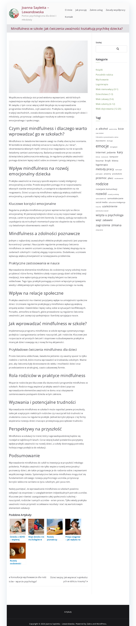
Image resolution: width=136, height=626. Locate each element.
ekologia (110, 141)
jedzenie (111, 152)
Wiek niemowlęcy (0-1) (107, 89)
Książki (99, 69)
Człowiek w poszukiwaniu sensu (107, 137)
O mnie (68, 10)
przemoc (101, 178)
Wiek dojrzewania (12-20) (108, 108)
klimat (98, 157)
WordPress (101, 624)
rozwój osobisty (113, 194)
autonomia (113, 129)
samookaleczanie (115, 198)
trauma (98, 207)
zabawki (108, 220)
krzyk (108, 160)
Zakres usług (96, 10)
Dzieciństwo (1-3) (104, 94)
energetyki (114, 147)
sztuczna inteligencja (117, 202)
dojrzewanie (101, 140)
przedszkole (117, 174)
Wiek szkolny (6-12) (105, 104)
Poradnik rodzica (104, 74)
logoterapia (102, 164)
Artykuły (68, 612)
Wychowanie (102, 79)
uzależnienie (109, 206)
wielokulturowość (102, 211)
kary (120, 152)
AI (96, 129)
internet (101, 152)
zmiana (116, 225)
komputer (114, 156)
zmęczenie (99, 230)
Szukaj (99, 42)
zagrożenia (103, 225)
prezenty (107, 174)
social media (101, 202)
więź (98, 220)
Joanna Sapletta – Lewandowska (35, 9)
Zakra (89, 624)
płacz (110, 178)
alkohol (103, 128)
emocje (102, 146)
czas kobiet (100, 133)
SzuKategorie (121, 49)
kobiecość (104, 157)
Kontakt (69, 16)
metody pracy (105, 169)
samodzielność (101, 199)
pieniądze (99, 174)
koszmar (100, 160)
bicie (121, 128)
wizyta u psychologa (109, 215)
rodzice (102, 183)
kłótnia (115, 160)
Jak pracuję (81, 10)
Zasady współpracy (115, 10)
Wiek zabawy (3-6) (105, 99)
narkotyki (118, 170)
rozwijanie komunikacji (106, 189)
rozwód (101, 194)
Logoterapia (102, 84)
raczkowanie (118, 178)
